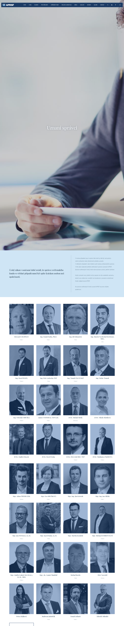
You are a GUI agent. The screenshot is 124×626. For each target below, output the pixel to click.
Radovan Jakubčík (48, 616)
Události (82, 4)
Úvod (25, 4)
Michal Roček (75, 575)
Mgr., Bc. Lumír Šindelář (48, 575)
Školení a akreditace (67, 4)
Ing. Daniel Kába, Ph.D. (48, 337)
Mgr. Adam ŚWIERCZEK (21, 496)
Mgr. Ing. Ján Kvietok (75, 496)
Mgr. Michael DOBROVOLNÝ (102, 536)
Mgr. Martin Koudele (75, 536)
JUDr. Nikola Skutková (102, 417)
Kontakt (102, 4)
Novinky (89, 4)
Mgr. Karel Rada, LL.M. (48, 536)
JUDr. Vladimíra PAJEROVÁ (102, 457)
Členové (36, 4)
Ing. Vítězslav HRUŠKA (21, 417)
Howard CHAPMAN (21, 337)
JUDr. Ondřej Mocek (21, 457)
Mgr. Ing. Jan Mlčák (102, 496)
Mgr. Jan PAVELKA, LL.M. (21, 536)
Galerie (95, 4)
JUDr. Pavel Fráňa (48, 457)
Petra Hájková (21, 616)
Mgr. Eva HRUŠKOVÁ (48, 496)
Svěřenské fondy (55, 4)
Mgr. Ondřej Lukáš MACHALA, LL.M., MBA (21, 576)
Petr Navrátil (102, 575)
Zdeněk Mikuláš (102, 616)
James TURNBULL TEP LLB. (48, 417)
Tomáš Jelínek (75, 616)
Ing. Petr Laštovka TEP (48, 378)
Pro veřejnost (44, 4)
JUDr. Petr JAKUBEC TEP (75, 457)
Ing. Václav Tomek (102, 378)
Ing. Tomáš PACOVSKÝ (75, 378)
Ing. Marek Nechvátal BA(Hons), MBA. (102, 338)
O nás (30, 4)
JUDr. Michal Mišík (75, 417)
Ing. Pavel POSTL (21, 378)
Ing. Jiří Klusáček (75, 337)
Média (75, 4)
